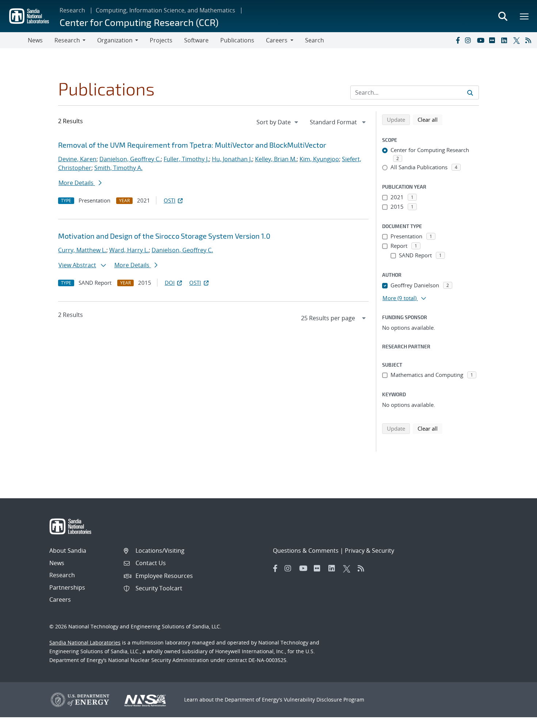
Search (314, 40)
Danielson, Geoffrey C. (130, 159)
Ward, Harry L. (129, 250)
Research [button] (67, 40)
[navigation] (278, 122)
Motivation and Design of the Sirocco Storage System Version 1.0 (164, 235)
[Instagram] (469, 40)
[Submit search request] (470, 92)
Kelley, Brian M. (276, 159)
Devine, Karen (77, 159)
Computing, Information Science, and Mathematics (165, 10)
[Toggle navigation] (14, 40)
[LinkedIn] (505, 40)
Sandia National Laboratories (85, 642)
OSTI (169, 200)
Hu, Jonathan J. (232, 159)
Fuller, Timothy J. (186, 159)
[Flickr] (493, 40)
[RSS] (529, 40)
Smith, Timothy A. (118, 168)
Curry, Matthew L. (82, 250)
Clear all (430, 119)
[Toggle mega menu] (525, 16)
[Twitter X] (517, 40)
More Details (76, 183)
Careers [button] (276, 40)
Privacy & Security (369, 551)
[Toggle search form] (503, 16)
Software (196, 40)
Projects (161, 40)
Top (515, 718)
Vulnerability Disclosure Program (324, 699)
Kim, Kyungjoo (319, 159)
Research (72, 10)
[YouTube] (481, 40)
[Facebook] (457, 40)
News (35, 40)
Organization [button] (115, 40)
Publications (237, 40)
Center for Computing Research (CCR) (139, 22)
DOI (170, 282)
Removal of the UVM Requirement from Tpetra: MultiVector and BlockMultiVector (192, 144)
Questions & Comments (306, 551)
